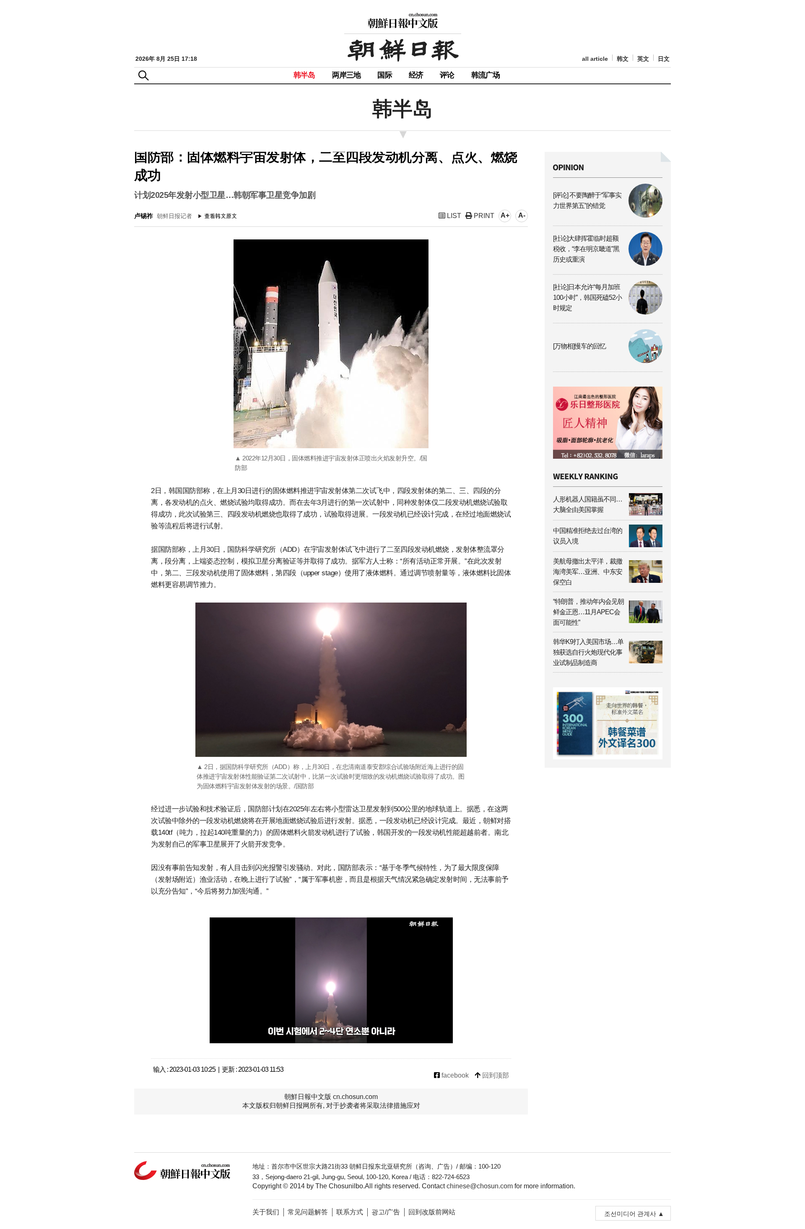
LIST (453, 215)
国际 (384, 75)
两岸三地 (346, 75)
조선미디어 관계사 (630, 1213)
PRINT (483, 215)
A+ (505, 215)
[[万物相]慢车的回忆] (607, 360)
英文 (643, 59)
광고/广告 (385, 1212)
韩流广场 (485, 75)
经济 (416, 75)
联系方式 (349, 1212)
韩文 (622, 59)
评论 (447, 75)
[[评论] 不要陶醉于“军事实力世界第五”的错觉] (607, 215)
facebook (454, 1075)
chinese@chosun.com (480, 1186)
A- (521, 215)
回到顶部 (494, 1075)
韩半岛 (304, 75)
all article (595, 59)
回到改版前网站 (431, 1212)
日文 (664, 59)
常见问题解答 (308, 1212)
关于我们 (265, 1212)
